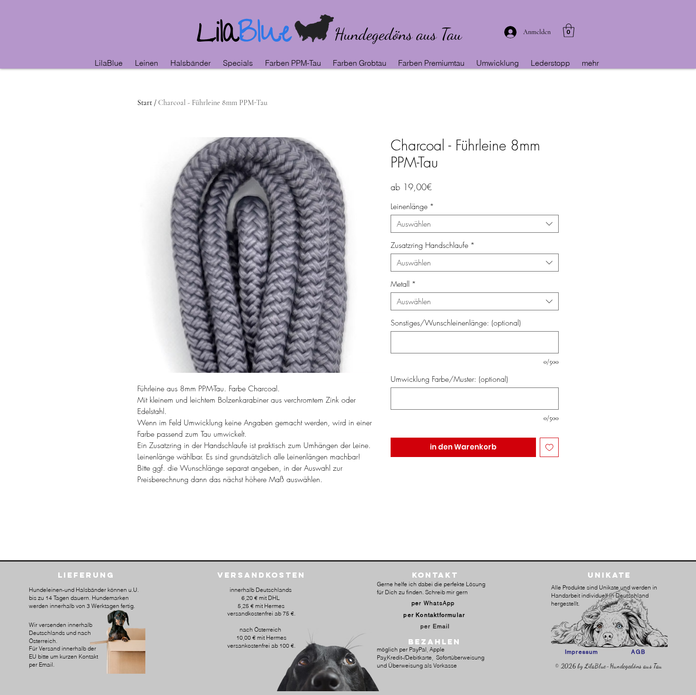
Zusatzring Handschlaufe (433, 245)
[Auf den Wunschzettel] (549, 447)
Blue (265, 36)
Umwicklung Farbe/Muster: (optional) (449, 379)
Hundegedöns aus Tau (398, 34)
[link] (568, 30)
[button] (148, 63)
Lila (217, 36)
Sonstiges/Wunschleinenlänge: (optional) (456, 322)
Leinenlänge (412, 206)
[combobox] (475, 224)
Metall (403, 284)
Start (144, 102)
